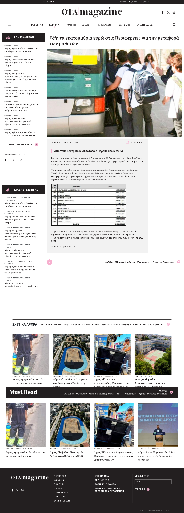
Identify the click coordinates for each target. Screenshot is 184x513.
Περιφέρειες (144, 262)
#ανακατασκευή (93, 324)
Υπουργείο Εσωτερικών (163, 262)
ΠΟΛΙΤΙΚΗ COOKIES (105, 484)
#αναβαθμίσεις (77, 324)
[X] (168, 12)
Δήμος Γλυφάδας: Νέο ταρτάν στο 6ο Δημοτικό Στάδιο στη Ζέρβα (20, 62)
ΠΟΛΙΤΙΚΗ (71, 25)
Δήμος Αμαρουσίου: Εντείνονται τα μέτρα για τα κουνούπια (21, 50)
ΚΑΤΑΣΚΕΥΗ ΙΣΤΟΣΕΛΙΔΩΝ (150, 510)
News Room (136, 142)
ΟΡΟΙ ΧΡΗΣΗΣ (102, 480)
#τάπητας (147, 324)
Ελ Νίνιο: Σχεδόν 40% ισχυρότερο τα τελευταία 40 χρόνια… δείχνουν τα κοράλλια (22, 107)
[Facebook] (162, 12)
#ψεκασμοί (158, 324)
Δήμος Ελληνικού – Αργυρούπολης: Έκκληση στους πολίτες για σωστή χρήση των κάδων (21, 78)
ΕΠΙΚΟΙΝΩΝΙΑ (48, 2)
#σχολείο (137, 324)
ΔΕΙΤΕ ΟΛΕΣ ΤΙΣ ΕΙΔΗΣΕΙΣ (21, 144)
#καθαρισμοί (125, 324)
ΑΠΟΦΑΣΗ (70, 246)
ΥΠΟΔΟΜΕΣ (9, 214)
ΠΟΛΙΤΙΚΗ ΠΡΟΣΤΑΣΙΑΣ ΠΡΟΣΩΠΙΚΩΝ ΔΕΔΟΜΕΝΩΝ (109, 489)
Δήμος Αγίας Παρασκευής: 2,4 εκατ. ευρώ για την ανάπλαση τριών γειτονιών (20, 135)
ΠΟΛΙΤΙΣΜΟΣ (123, 25)
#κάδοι (114, 324)
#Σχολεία (58, 324)
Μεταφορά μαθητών (125, 262)
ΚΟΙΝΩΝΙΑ (54, 25)
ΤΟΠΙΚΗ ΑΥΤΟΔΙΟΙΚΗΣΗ (22, 211)
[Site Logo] (92, 12)
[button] (174, 25)
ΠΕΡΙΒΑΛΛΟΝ (104, 25)
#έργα (66, 324)
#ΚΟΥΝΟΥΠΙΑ (46, 324)
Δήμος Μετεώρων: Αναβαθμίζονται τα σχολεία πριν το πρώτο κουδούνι (21, 286)
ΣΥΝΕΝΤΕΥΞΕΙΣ (145, 25)
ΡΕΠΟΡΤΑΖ (37, 25)
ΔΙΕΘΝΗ (86, 25)
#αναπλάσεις (101, 394)
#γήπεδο (106, 324)
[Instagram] (174, 12)
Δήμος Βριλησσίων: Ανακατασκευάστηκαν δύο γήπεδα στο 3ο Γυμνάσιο (18, 121)
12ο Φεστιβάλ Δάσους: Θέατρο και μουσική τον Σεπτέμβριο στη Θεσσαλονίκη (22, 93)
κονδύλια (109, 262)
